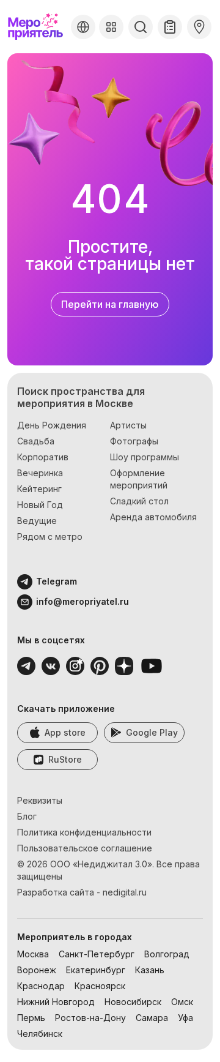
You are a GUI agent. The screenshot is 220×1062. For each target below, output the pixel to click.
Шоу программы (144, 457)
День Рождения (51, 425)
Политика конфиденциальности (84, 832)
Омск (182, 1002)
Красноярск (100, 986)
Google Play (152, 732)
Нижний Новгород (56, 1002)
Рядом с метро (49, 536)
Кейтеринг (39, 489)
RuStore (65, 759)
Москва (33, 954)
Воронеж (36, 970)
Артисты (128, 425)
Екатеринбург (95, 970)
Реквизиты (39, 800)
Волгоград (166, 954)
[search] (140, 27)
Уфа (185, 1017)
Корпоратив (42, 457)
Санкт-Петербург (96, 954)
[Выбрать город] (83, 27)
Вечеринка (40, 473)
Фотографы (134, 441)
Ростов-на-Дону (90, 1017)
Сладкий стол (139, 501)
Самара (152, 1017)
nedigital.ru (125, 892)
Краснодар (41, 986)
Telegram (56, 581)
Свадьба (35, 441)
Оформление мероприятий (138, 479)
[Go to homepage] (36, 26)
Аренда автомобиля (153, 517)
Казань (149, 970)
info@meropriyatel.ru (82, 601)
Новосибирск (133, 1002)
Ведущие (37, 520)
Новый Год (40, 504)
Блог (27, 816)
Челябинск (39, 1033)
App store (65, 732)
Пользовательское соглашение (84, 848)
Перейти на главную (110, 304)
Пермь (31, 1017)
